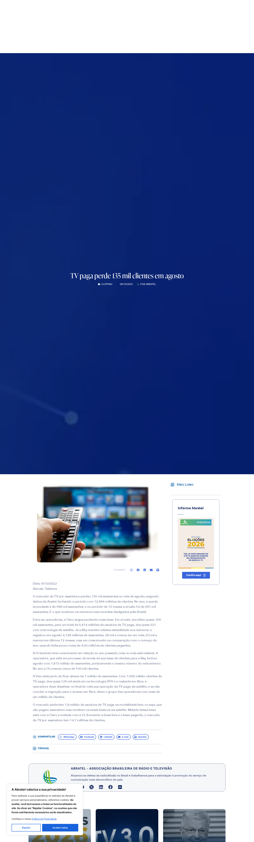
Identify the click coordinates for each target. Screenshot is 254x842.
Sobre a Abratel (90, 42)
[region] (45, 809)
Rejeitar (26, 827)
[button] (131, 570)
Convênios (154, 42)
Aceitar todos (60, 827)
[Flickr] (120, 787)
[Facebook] (110, 787)
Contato (169, 42)
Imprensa (114, 42)
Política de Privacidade (44, 819)
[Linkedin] (101, 787)
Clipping (106, 284)
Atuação (133, 42)
